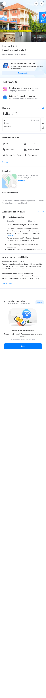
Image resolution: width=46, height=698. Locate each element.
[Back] (4, 3)
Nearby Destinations (10, 192)
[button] (9, 181)
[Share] (42, 3)
